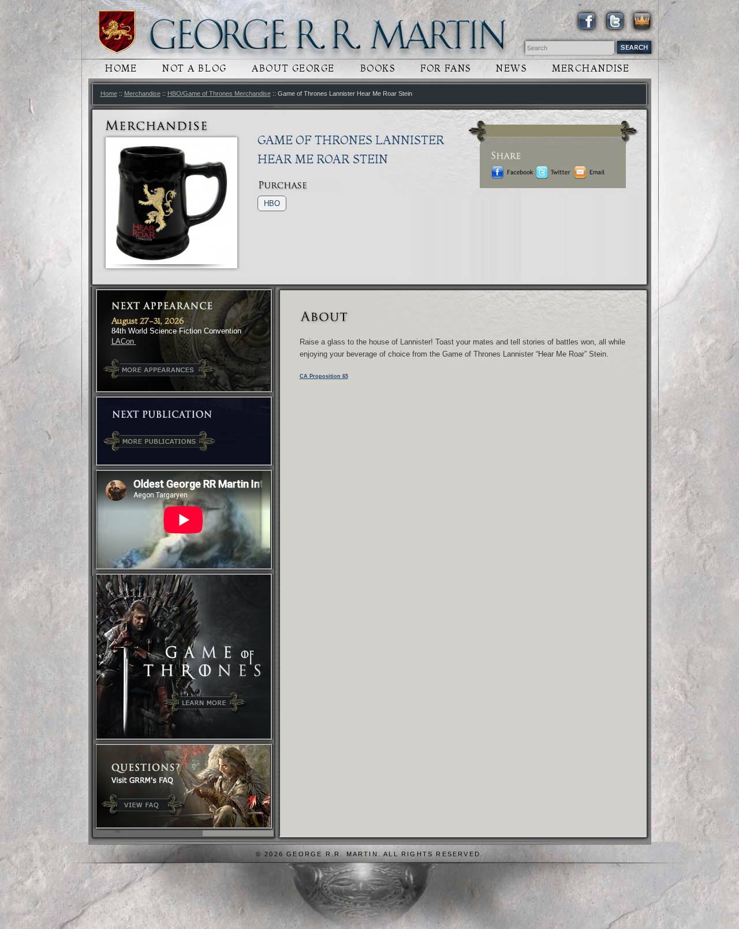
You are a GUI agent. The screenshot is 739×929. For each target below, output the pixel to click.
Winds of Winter (117, 32)
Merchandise (590, 68)
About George (293, 68)
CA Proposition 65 (324, 376)
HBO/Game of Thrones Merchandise (219, 93)
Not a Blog (194, 68)
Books (377, 68)
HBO (272, 203)
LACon (123, 341)
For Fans (445, 68)
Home (121, 68)
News (511, 68)
